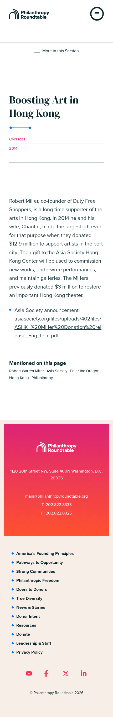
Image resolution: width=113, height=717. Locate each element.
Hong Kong (19, 378)
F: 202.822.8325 (56, 513)
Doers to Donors (31, 589)
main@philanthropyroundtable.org (56, 496)
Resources (26, 625)
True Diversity (29, 598)
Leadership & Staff (33, 643)
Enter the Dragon (84, 371)
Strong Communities (35, 571)
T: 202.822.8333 (57, 505)
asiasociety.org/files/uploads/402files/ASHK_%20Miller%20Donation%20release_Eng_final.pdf (57, 327)
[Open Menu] (97, 14)
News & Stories (30, 607)
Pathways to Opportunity (39, 562)
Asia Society (57, 371)
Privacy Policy (29, 652)
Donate (23, 634)
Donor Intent (28, 616)
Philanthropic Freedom (37, 580)
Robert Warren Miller (26, 371)
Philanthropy (42, 378)
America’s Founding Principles (45, 553)
